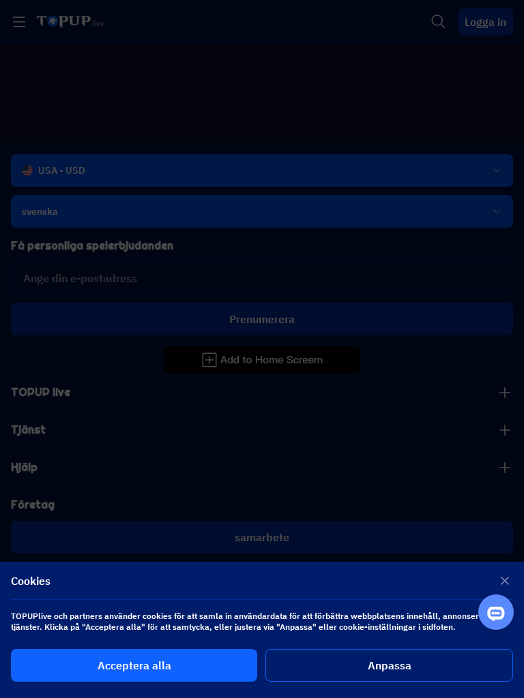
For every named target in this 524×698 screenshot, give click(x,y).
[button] (262, 349)
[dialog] (262, 630)
